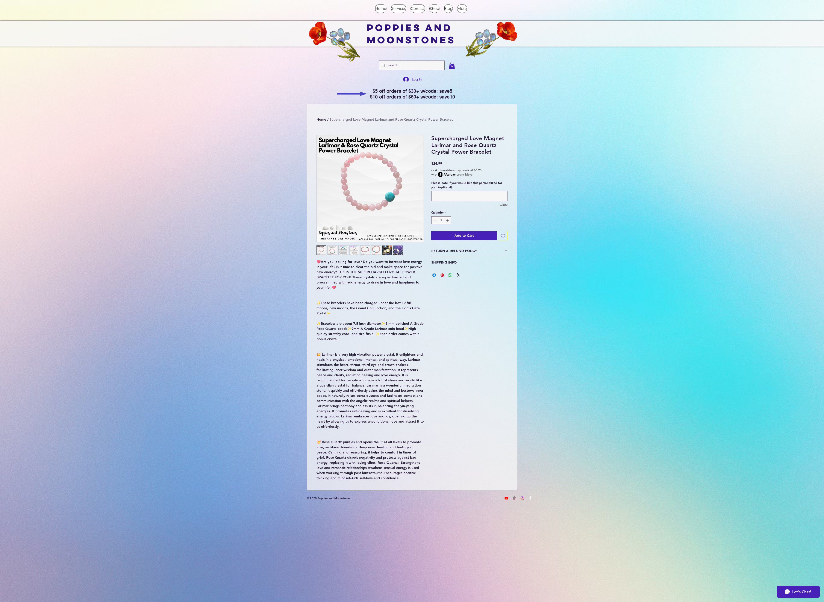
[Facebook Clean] (530, 498)
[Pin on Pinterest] (442, 275)
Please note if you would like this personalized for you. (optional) (466, 185)
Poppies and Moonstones (411, 33)
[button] (452, 65)
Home (321, 119)
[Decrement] (434, 220)
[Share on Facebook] (434, 275)
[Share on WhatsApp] (450, 275)
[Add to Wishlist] (502, 235)
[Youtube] (506, 498)
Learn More (464, 174)
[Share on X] (458, 275)
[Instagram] (522, 498)
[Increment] (447, 220)
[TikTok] (514, 498)
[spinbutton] (441, 220)
